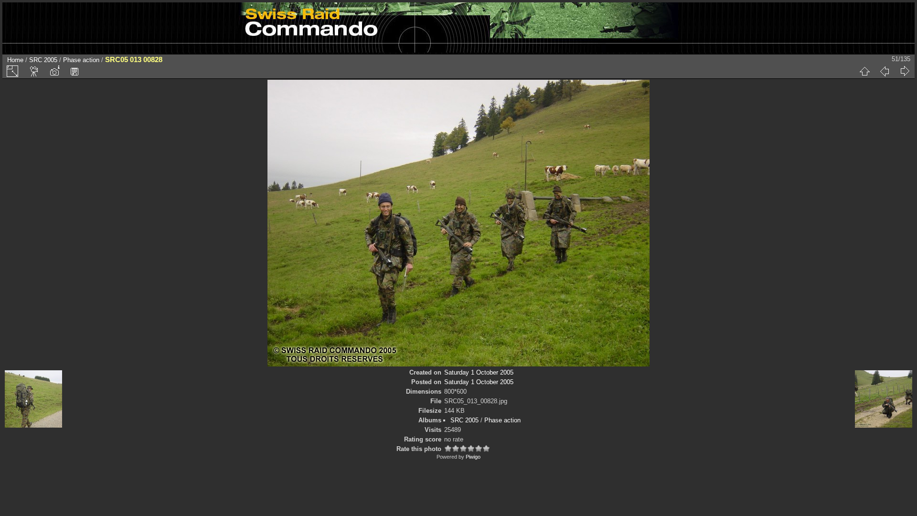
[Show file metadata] (54, 71)
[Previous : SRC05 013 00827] (884, 71)
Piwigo (473, 457)
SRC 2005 (43, 60)
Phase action (81, 60)
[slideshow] (34, 71)
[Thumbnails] (864, 71)
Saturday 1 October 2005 (478, 372)
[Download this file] (74, 71)
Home (15, 60)
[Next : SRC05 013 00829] (905, 71)
